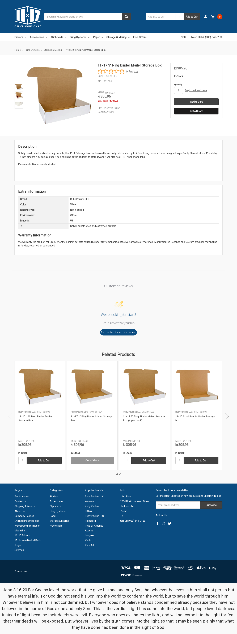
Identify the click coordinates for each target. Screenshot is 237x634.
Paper (96, 37)
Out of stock (92, 460)
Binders (19, 37)
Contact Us (21, 501)
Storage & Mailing (116, 37)
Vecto (88, 540)
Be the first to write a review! (118, 332)
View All (89, 545)
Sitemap (19, 550)
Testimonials (22, 496)
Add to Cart (192, 16)
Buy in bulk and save (196, 90)
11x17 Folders (22, 535)
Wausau (89, 501)
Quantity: (178, 84)
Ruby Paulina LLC (94, 516)
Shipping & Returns (25, 506)
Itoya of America (94, 525)
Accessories (37, 37)
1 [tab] (117, 474)
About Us (20, 511)
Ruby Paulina (92, 506)
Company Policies (24, 516)
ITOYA (88, 511)
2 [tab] (120, 474)
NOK (183, 37)
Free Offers (139, 37)
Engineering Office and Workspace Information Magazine (27, 525)
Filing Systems (78, 37)
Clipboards (57, 37)
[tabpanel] (40, 415)
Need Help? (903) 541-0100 (206, 37)
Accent (89, 530)
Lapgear (89, 535)
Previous (9, 416)
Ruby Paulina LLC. (94, 496)
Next (227, 416)
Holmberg (90, 520)
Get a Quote (196, 111)
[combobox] (87, 16)
